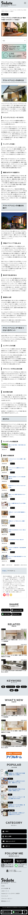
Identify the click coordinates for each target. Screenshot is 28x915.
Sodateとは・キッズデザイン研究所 (10, 893)
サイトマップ (4, 896)
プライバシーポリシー (6, 898)
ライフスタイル (10, 686)
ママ (18, 686)
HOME (3, 886)
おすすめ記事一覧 (5, 888)
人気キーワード (5, 891)
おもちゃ (24, 686)
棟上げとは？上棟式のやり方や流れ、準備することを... (17, 781)
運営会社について (5, 901)
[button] (24, 40)
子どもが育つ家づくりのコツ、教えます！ (16, 539)
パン (16, 690)
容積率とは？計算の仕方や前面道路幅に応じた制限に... (17, 773)
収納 (3, 686)
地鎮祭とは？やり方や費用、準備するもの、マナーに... (17, 805)
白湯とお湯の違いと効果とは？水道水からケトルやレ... (17, 813)
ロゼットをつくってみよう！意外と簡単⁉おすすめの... (17, 797)
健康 (12, 690)
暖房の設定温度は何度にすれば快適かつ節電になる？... (17, 789)
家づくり (5, 14)
